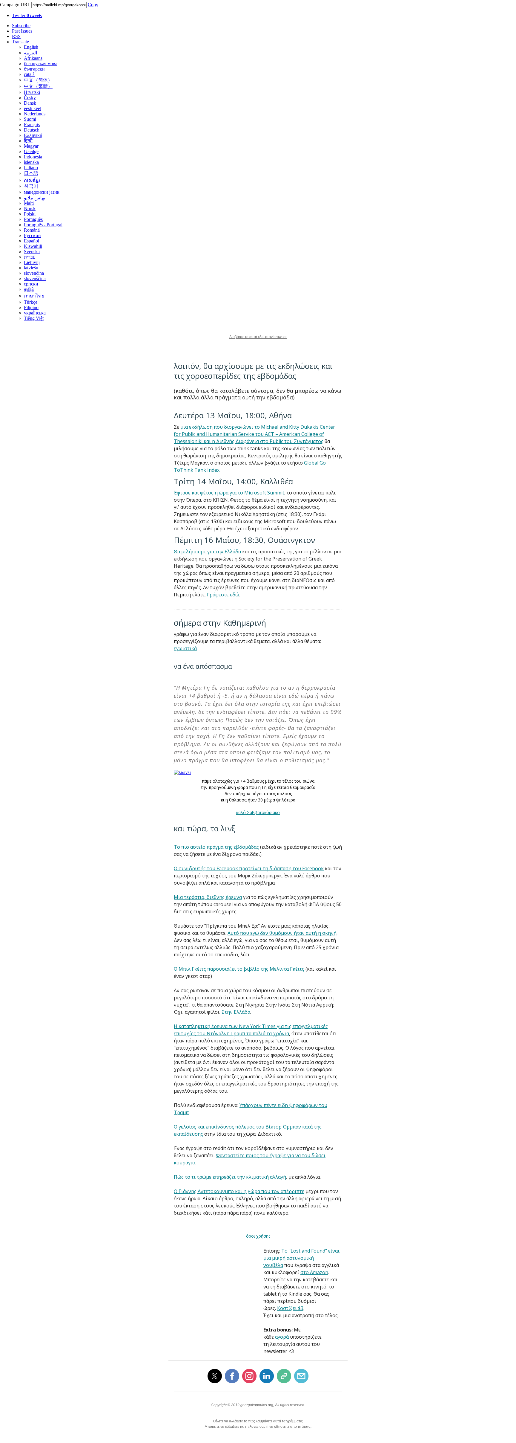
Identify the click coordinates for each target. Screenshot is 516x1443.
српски (31, 283)
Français (32, 124)
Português (33, 219)
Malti (29, 203)
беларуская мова (40, 63)
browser (280, 337)
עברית (30, 256)
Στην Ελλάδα (236, 1012)
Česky (30, 97)
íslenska (31, 162)
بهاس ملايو (34, 197)
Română (32, 230)
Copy (93, 4)
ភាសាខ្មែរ (32, 180)
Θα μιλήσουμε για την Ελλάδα (207, 551)
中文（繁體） (38, 86)
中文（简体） (38, 80)
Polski (30, 213)
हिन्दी (28, 140)
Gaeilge (31, 151)
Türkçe (30, 302)
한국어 (31, 186)
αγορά (282, 1337)
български (34, 68)
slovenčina (34, 273)
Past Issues (22, 30)
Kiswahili (33, 246)
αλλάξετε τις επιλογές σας (245, 1426)
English (31, 47)
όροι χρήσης (258, 1236)
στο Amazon (314, 1272)
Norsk (30, 208)
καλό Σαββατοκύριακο (258, 812)
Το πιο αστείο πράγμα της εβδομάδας (216, 847)
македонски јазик (41, 192)
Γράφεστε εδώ (223, 594)
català (29, 74)
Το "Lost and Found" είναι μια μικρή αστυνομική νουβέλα (301, 1257)
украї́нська (35, 312)
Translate (20, 41)
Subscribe (21, 25)
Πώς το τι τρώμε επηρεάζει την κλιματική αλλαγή (230, 1177)
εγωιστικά (185, 648)
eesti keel (32, 108)
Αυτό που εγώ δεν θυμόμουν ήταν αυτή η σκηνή (282, 933)
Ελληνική (33, 135)
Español (31, 240)
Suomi (30, 119)
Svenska (32, 251)
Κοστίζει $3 (290, 1308)
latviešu (31, 267)
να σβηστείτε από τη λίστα (290, 1426)
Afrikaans (33, 58)
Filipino (31, 307)
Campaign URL (15, 4)
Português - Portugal (43, 224)
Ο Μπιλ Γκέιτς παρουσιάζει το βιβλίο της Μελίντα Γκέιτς (239, 969)
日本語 (31, 173)
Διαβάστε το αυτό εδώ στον (251, 337)
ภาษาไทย (34, 295)
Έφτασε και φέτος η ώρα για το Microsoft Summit (229, 492)
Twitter (27, 15)
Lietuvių (32, 262)
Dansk (30, 103)
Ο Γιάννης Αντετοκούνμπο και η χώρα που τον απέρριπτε (239, 1191)
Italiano (31, 167)
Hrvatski (32, 92)
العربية (30, 52)
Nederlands (34, 113)
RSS (16, 36)
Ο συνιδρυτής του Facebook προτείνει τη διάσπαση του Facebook (249, 868)
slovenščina (35, 278)
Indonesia (33, 156)
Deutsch (31, 129)
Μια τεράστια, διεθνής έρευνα (208, 897)
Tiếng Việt (34, 318)
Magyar (31, 146)
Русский (32, 235)
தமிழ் (29, 289)
